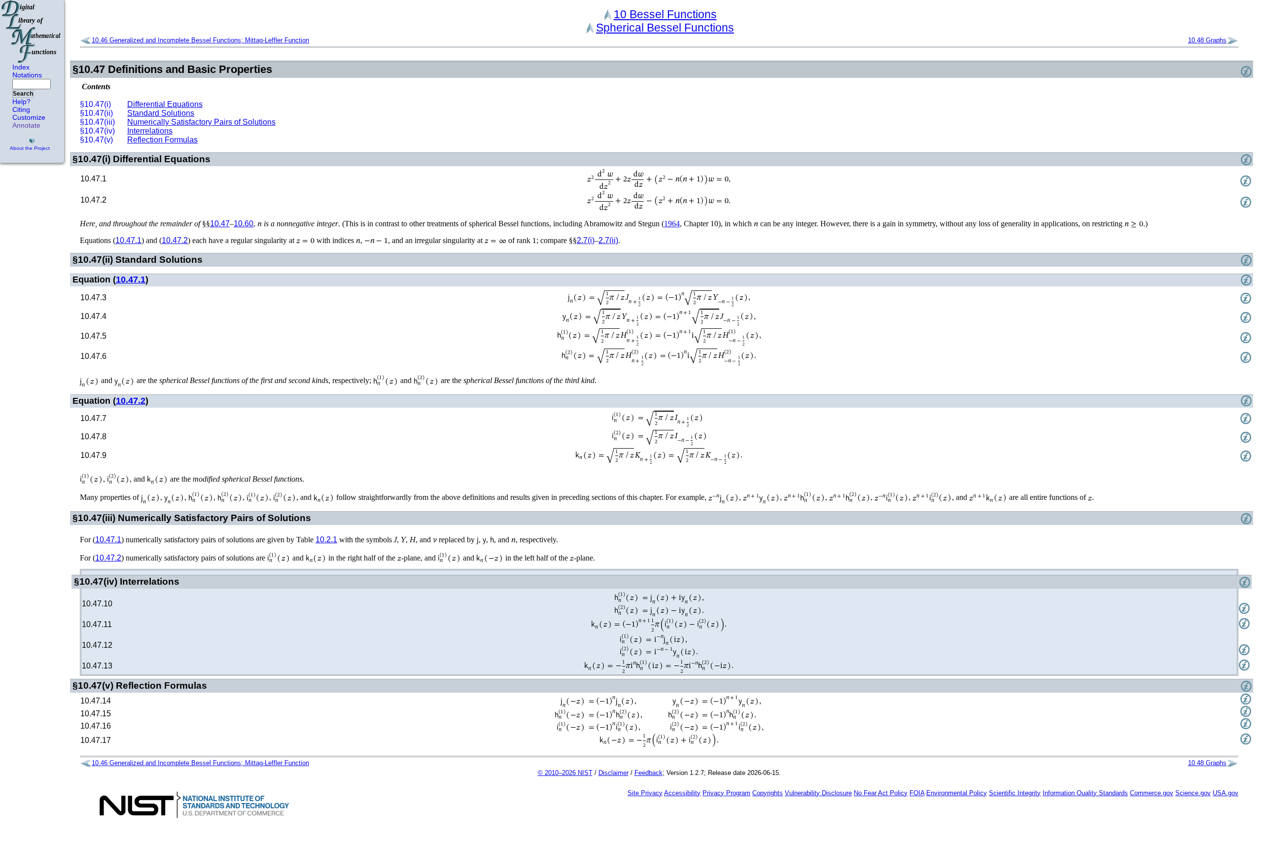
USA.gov (1225, 793)
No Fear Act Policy (881, 793)
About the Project (30, 148)
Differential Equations (165, 104)
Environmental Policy (956, 793)
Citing (21, 109)
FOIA (917, 793)
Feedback (648, 772)
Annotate (26, 125)
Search (23, 93)
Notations (27, 75)
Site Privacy (645, 793)
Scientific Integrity (1015, 793)
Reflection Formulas (162, 140)
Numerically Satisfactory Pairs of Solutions (201, 122)
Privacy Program (726, 793)
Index (21, 67)
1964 (672, 223)
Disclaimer (613, 772)
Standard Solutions (160, 113)
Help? (21, 102)
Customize (28, 117)
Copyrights (767, 793)
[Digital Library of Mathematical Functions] (31, 31)
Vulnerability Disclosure (818, 793)
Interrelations (150, 131)
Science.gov (1193, 793)
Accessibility (682, 793)
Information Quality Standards (1085, 793)
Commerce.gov (1151, 793)
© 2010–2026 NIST (565, 772)
